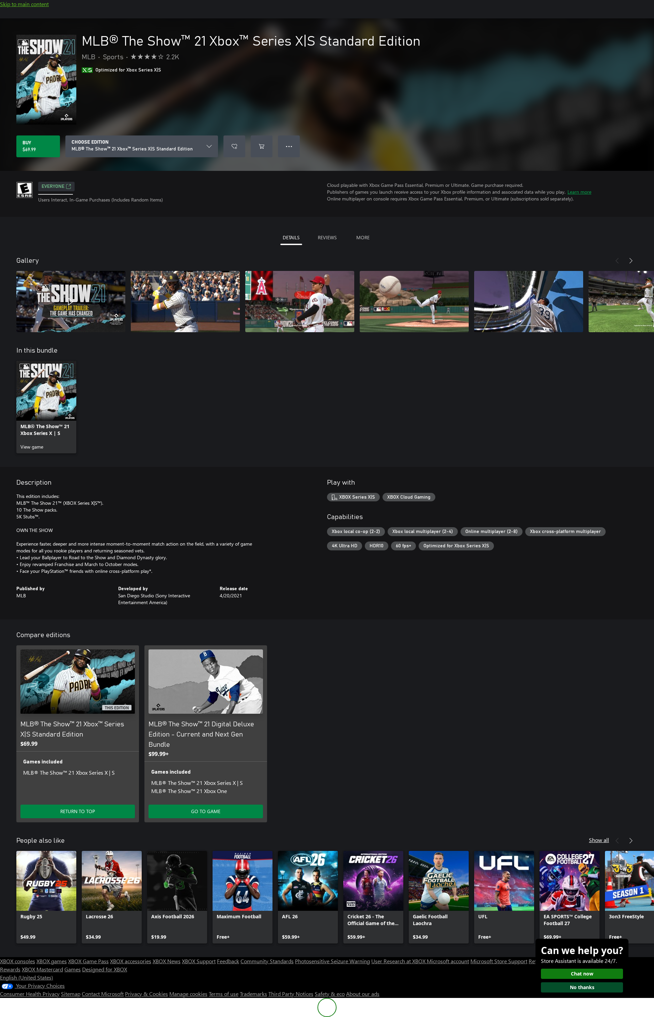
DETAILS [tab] (291, 237)
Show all (599, 839)
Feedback (228, 961)
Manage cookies (188, 993)
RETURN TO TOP (77, 811)
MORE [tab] (363, 237)
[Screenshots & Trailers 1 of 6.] (70, 301)
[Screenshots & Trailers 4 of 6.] (414, 301)
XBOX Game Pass (88, 961)
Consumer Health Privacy (30, 993)
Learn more (579, 192)
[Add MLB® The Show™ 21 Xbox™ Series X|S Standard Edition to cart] (261, 146)
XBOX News (167, 961)
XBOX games (51, 961)
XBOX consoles (17, 961)
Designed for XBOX (104, 969)
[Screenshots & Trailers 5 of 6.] (528, 301)
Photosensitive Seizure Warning (332, 961)
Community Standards (267, 961)
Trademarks (253, 993)
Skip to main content (24, 3)
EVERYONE (53, 186)
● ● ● (289, 146)
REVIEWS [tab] (327, 237)
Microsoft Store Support (498, 961)
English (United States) (26, 977)
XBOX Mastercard (42, 969)
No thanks (582, 987)
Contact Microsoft (103, 993)
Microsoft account (448, 961)
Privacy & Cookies (146, 993)
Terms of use (223, 993)
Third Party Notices (290, 993)
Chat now (582, 973)
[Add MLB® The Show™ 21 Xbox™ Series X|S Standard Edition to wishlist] (234, 146)
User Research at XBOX (399, 961)
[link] (46, 407)
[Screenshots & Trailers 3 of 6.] (299, 301)
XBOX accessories (130, 961)
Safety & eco (330, 993)
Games (72, 969)
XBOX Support (199, 961)
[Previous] (617, 260)
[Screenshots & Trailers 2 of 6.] (185, 301)
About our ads (362, 993)
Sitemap (70, 993)
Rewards (10, 969)
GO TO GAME (205, 811)
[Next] (631, 260)
